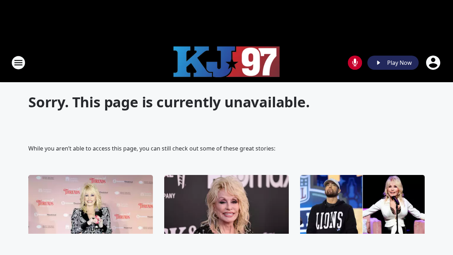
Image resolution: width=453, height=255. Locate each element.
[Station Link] (226, 62)
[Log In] (434, 63)
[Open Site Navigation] (18, 63)
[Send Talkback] (355, 63)
